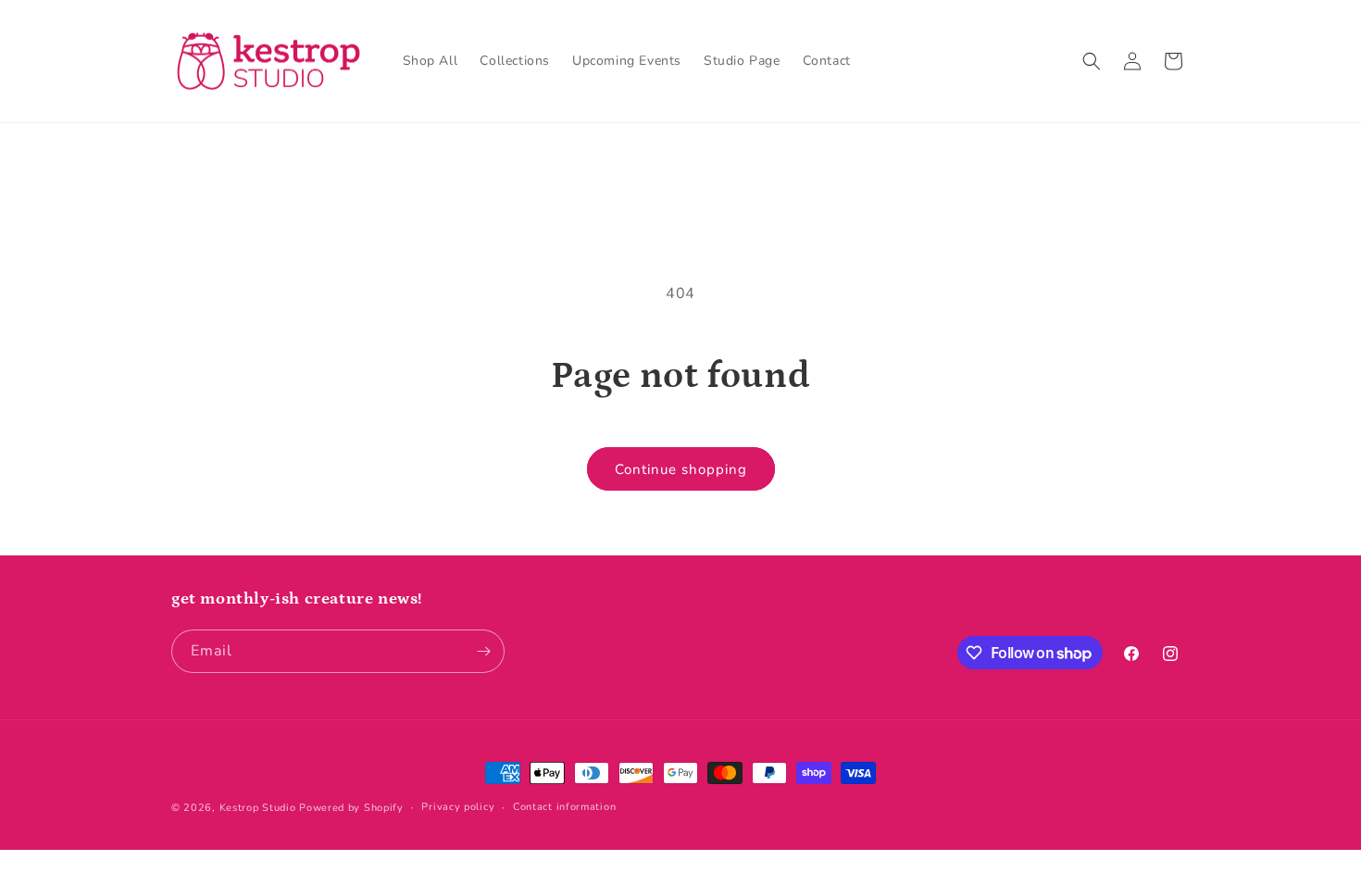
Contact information (564, 807)
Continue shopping (681, 469)
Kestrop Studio (257, 808)
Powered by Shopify (351, 808)
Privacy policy (457, 807)
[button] (1091, 61)
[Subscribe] (483, 651)
